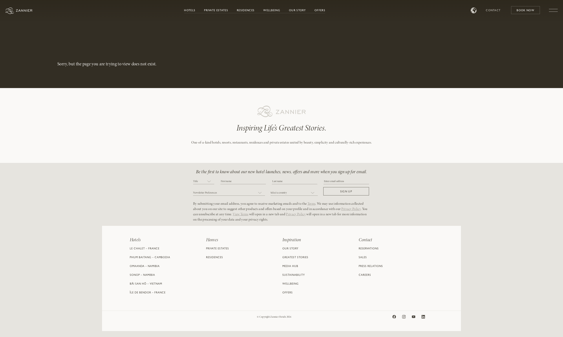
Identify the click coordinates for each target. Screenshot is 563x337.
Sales (363, 257)
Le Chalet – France (144, 249)
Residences (245, 10)
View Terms (240, 214)
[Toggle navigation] (553, 8)
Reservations (369, 249)
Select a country (279, 193)
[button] (346, 191)
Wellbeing (271, 10)
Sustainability (293, 275)
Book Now (525, 10)
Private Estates (216, 10)
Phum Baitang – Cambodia (150, 257)
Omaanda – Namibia (145, 266)
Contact (493, 10)
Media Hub (290, 266)
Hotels (189, 10)
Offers (319, 10)
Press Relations (371, 266)
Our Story (297, 10)
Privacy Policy (351, 209)
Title (195, 181)
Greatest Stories (295, 257)
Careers (365, 275)
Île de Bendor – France (148, 293)
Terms (311, 204)
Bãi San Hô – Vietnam (146, 284)
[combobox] (203, 181)
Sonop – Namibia (142, 275)
